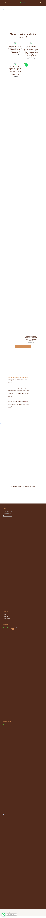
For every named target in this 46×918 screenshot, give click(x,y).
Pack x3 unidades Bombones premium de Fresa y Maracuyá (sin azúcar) (31, 338)
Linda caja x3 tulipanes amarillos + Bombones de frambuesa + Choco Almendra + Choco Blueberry (15, 49)
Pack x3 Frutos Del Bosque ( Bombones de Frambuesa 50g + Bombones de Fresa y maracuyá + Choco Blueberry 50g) (15, 70)
